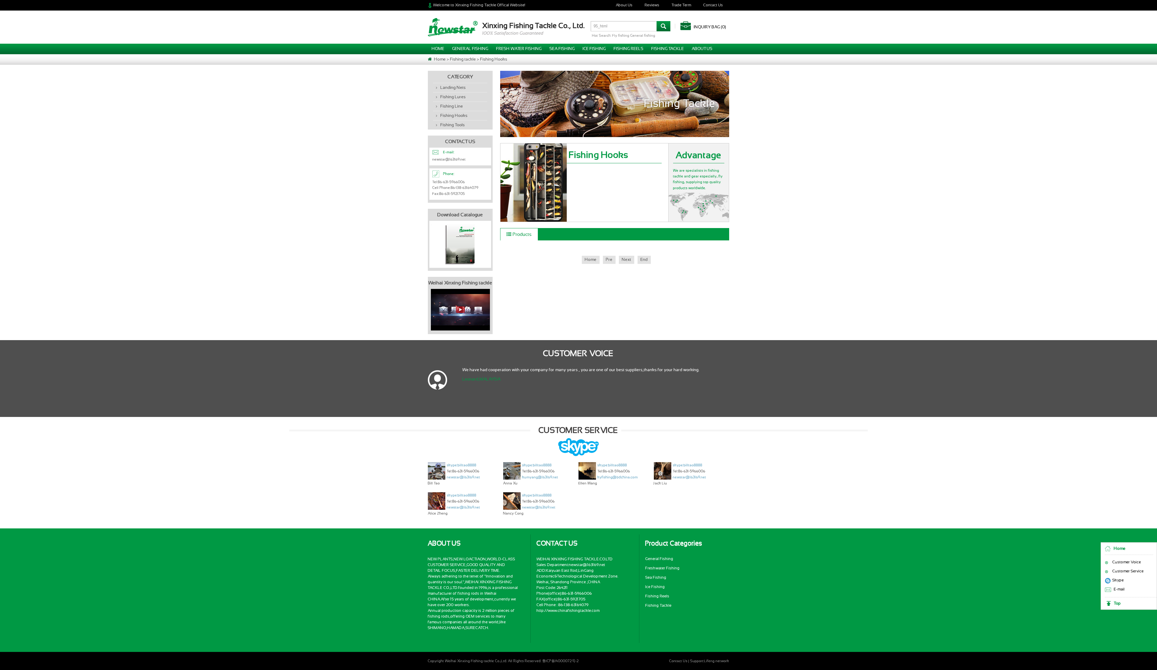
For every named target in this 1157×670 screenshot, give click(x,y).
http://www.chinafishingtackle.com (568, 611)
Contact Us (713, 5)
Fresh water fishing (519, 49)
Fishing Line (452, 106)
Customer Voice (1126, 562)
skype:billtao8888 (461, 465)
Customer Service (1128, 571)
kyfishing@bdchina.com (617, 477)
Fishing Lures (453, 97)
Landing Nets (453, 88)
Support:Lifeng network (709, 661)
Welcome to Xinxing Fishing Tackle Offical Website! (479, 5)
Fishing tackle (667, 49)
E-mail (1119, 589)
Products (522, 234)
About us (702, 49)
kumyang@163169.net (540, 477)
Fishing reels (629, 49)
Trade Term (681, 5)
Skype (1118, 580)
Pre (609, 260)
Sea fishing (562, 49)
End (644, 260)
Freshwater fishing (662, 568)
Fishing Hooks (493, 59)
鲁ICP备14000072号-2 (560, 661)
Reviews (652, 5)
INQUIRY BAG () (710, 27)
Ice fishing (594, 49)
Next (626, 260)
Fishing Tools (453, 125)
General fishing (470, 49)
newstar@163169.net (463, 477)
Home (1120, 548)
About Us (624, 5)
